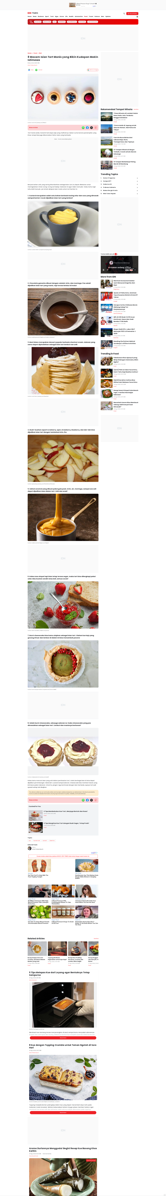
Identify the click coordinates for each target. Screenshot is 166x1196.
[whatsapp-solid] (83, 127)
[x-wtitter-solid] (91, 127)
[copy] (95, 127)
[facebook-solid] (87, 127)
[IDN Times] (33, 13)
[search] (124, 14)
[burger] (137, 17)
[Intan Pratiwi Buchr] (29, 848)
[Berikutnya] (99, 935)
